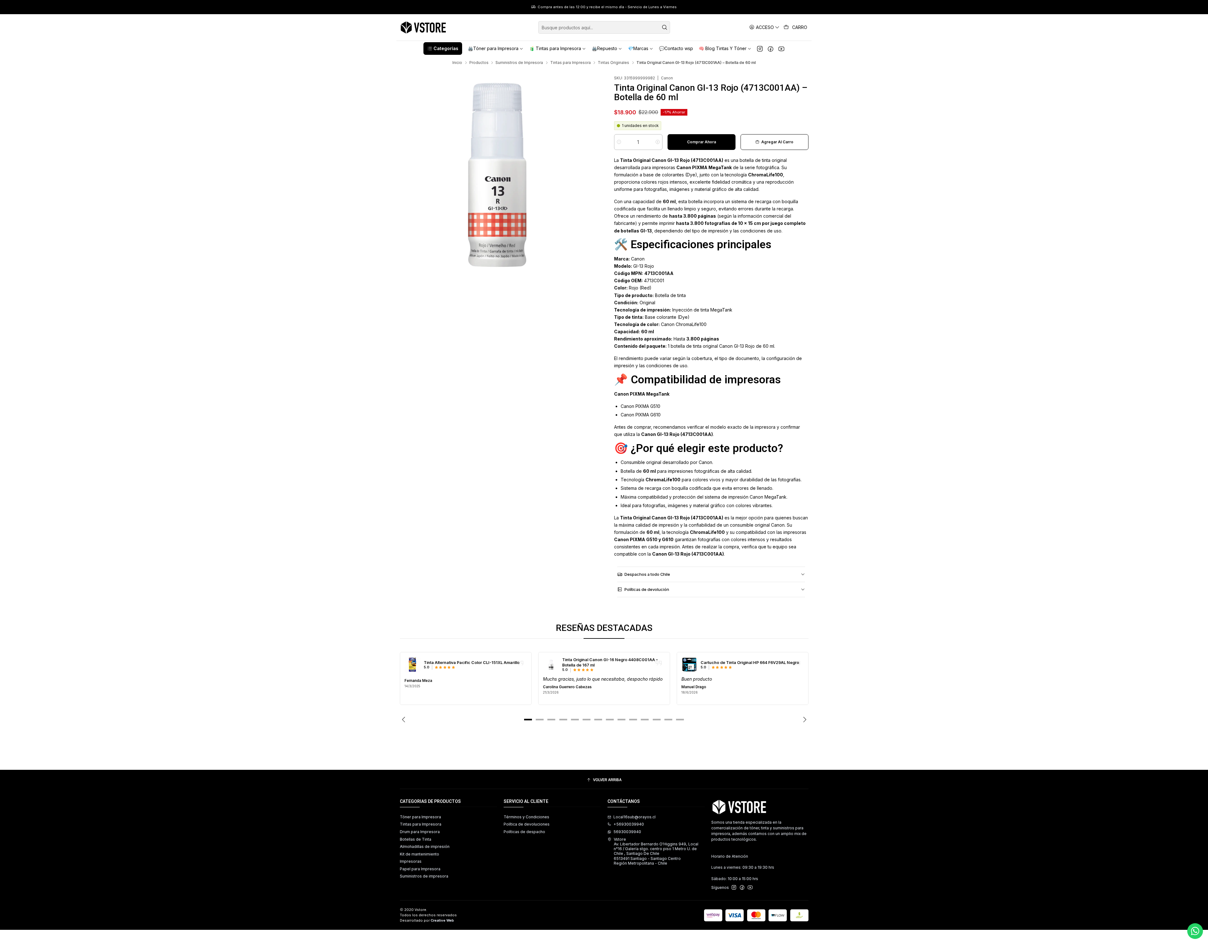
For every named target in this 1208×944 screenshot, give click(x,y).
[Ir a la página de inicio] (423, 27)
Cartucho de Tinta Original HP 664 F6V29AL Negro (750, 662)
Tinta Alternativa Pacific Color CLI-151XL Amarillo (471, 662)
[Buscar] (664, 27)
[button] (442, 48)
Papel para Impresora (420, 869)
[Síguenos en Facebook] (770, 48)
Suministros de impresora (424, 876)
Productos (479, 63)
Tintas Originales (613, 63)
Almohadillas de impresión (425, 846)
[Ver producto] (412, 664)
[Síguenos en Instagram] (760, 48)
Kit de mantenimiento (419, 854)
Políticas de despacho (524, 831)
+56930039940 (628, 824)
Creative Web (442, 920)
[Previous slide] (404, 720)
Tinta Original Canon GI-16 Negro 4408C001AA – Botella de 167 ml (610, 662)
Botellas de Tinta (415, 839)
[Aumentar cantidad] (657, 142)
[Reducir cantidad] (619, 142)
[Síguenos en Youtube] (781, 48)
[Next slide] (803, 720)
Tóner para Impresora (420, 817)
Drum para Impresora (420, 831)
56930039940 (627, 831)
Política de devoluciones (527, 824)
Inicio (457, 63)
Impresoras (411, 861)
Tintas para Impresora (570, 63)
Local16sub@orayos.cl (634, 817)
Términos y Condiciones (526, 817)
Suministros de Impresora (519, 63)
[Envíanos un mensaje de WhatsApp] (1195, 931)
